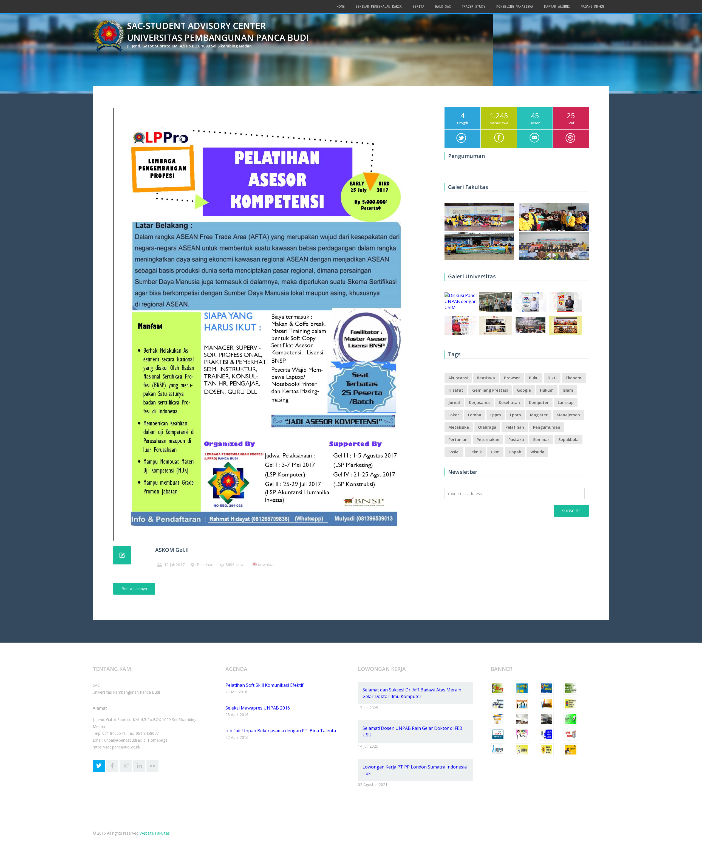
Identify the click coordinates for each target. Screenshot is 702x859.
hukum (547, 390)
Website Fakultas (155, 833)
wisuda (537, 451)
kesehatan (509, 402)
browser (512, 377)
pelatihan (514, 427)
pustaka (516, 439)
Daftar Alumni (557, 6)
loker (453, 414)
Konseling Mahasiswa (514, 6)
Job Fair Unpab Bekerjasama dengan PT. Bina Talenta (280, 731)
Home (341, 6)
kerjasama (479, 402)
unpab (515, 451)
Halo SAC (443, 6)
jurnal (454, 402)
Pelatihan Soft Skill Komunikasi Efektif (264, 685)
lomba (474, 414)
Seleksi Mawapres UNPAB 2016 (257, 708)
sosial (454, 451)
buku (534, 377)
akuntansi (458, 377)
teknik (475, 451)
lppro (515, 414)
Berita (418, 6)
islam (568, 390)
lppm (495, 414)
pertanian (458, 439)
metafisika (458, 427)
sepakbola (568, 439)
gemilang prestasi (490, 390)
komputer (539, 402)
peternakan (488, 439)
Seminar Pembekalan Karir (379, 6)
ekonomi (574, 377)
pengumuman (546, 427)
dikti (552, 377)
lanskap (566, 402)
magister (539, 414)
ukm (495, 451)
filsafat (455, 390)
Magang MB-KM (592, 6)
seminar (541, 439)
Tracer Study (473, 6)
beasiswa (486, 377)
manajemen (568, 414)
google (524, 390)
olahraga (487, 427)
